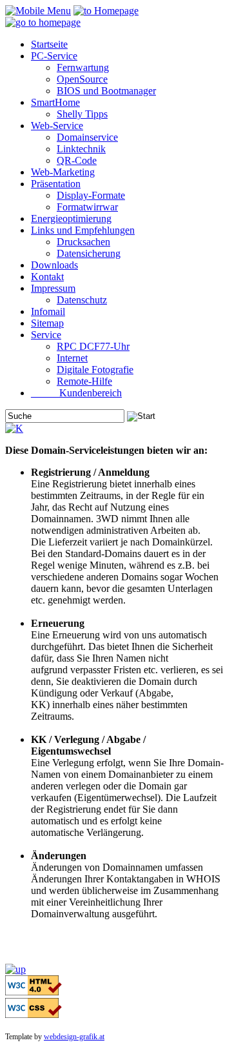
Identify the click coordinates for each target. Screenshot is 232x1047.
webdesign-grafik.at (74, 1036)
